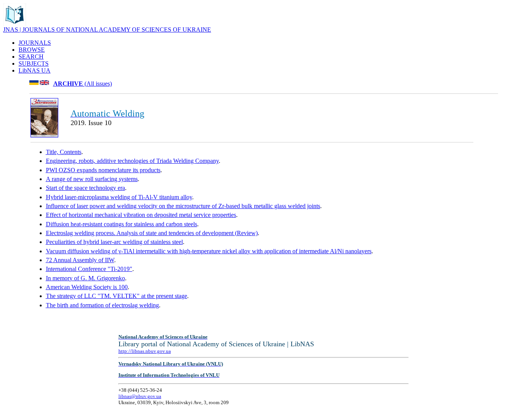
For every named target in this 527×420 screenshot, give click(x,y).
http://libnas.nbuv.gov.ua (144, 351)
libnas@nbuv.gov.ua (139, 396)
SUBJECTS (34, 63)
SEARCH (31, 56)
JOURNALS (35, 42)
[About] (14, 24)
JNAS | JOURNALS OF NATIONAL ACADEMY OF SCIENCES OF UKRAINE (107, 29)
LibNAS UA (35, 70)
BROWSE (32, 49)
